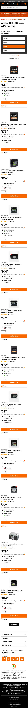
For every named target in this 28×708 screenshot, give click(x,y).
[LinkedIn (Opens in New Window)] (13, 659)
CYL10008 (3, 76)
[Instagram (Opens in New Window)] (8, 659)
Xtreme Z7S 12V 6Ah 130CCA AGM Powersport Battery (11, 498)
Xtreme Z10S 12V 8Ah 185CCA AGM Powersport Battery (11, 265)
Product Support (7, 641)
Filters (13, 55)
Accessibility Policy (14, 697)
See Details (21, 15)
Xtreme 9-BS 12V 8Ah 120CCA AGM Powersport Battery (11, 405)
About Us (5, 638)
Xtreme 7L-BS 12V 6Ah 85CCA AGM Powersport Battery (11, 451)
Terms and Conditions (14, 702)
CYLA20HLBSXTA (5, 169)
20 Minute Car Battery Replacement (14, 1)
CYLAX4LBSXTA (4, 309)
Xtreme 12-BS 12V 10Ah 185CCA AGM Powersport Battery (11, 591)
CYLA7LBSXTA (4, 449)
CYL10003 (3, 355)
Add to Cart (14, 103)
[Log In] (22, 4)
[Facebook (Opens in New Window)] (4, 659)
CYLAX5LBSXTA (4, 216)
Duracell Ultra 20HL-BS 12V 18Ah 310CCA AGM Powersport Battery (13, 78)
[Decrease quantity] (5, 99)
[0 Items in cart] (25, 4)
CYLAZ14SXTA (4, 542)
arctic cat (11, 19)
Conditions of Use (14, 699)
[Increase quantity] (5, 98)
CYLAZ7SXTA (4, 496)
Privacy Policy (14, 706)
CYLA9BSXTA (4, 402)
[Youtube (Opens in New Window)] (22, 659)
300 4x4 (16, 19)
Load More (14, 624)
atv (7, 19)
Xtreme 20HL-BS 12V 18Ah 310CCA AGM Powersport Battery (12, 171)
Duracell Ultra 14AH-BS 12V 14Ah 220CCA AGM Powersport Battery (13, 358)
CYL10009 (3, 122)
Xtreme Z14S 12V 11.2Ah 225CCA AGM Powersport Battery (12, 545)
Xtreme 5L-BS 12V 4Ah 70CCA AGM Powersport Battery (11, 218)
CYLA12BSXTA (4, 589)
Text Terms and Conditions (14, 704)
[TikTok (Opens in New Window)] (17, 659)
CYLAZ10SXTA (4, 262)
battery (3, 19)
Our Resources (6, 645)
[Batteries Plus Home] (12, 4)
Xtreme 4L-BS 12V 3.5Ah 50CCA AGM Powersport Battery (11, 311)
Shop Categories (7, 634)
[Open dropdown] (24, 87)
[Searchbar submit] (25, 7)
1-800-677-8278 (9, 653)
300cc (20, 19)
